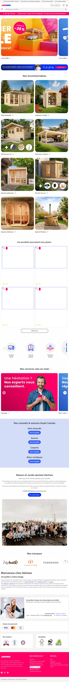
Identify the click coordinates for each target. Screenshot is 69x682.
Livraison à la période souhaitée (31, 1)
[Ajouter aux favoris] (4, 248)
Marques (52, 661)
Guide (51, 666)
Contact (32, 659)
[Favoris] (64, 5)
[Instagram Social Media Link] (5, 672)
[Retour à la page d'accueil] (6, 5)
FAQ (51, 659)
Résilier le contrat (35, 667)
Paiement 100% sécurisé (12, 1)
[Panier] (67, 5)
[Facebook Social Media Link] (2, 672)
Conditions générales (35, 671)
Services (53, 656)
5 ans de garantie (48, 1)
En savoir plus (34, 495)
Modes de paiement (55, 663)
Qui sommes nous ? (37, 656)
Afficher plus (34, 330)
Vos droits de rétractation (37, 665)
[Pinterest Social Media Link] (8, 672)
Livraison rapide (61, 1)
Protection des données (36, 663)
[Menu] (2, 9)
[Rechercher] (66, 9)
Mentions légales (34, 669)
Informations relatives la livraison (59, 665)
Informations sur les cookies (37, 661)
